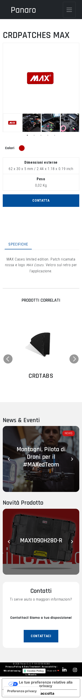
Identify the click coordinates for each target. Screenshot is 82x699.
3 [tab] (41, 135)
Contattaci (41, 636)
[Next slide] (72, 459)
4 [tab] (48, 135)
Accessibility (49, 667)
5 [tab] (54, 135)
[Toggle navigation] (69, 10)
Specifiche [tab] (18, 244)
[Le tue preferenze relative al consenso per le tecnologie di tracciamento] (22, 691)
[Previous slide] (9, 459)
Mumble (32, 675)
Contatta (40, 200)
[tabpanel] (12, 123)
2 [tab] (34, 135)
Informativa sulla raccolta (30, 693)
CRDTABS (41, 376)
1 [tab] (27, 135)
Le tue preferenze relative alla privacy (45, 684)
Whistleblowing (12, 671)
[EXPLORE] (41, 344)
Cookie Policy (35, 670)
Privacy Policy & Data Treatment (23, 667)
